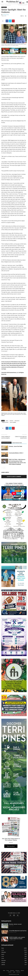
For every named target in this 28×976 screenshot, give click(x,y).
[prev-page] (2, 468)
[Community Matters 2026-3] (4, 454)
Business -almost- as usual (15, 924)
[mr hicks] (14, 896)
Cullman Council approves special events (21, 437)
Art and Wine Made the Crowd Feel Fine (17, 930)
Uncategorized (8, 5)
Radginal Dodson (5, 422)
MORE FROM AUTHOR (17, 442)
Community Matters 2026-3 (16, 453)
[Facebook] (7, 21)
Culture (7, 420)
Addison (3, 462)
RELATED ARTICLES (6, 442)
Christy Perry (6, 14)
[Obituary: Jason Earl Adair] (4, 448)
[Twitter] (10, 21)
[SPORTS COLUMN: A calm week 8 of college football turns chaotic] (4, 939)
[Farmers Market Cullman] (14, 675)
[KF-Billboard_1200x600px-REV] (14, 882)
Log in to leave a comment (14, 476)
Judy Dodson (17, 420)
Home (2, 5)
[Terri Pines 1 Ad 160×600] (14, 766)
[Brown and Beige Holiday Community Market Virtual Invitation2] (14, 521)
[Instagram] (14, 915)
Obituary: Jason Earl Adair (15, 446)
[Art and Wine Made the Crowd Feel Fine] (4, 932)
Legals (14, 972)
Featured (11, 420)
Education (12, 970)
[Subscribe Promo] (14, 862)
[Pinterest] (13, 21)
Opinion (22, 970)
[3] (14, 576)
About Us (18, 972)
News (4, 970)
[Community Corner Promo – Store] (14, 705)
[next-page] (4, 468)
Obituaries (17, 970)
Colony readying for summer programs (5, 437)
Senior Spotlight (13, 422)
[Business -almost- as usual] (4, 925)
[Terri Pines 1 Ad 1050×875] (14, 552)
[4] (14, 51)
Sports (7, 970)
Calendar (9, 972)
